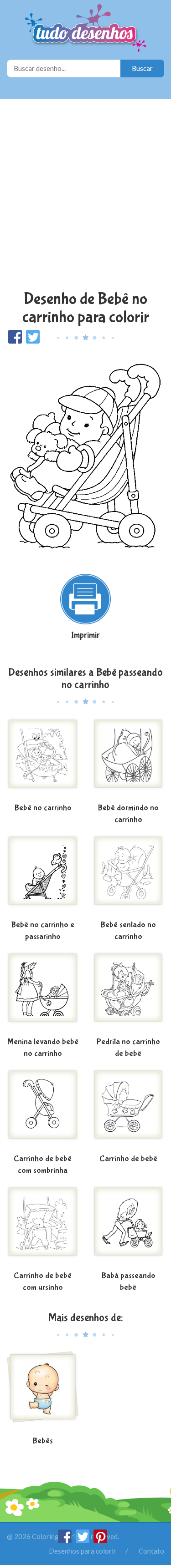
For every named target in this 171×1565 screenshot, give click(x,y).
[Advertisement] (85, 196)
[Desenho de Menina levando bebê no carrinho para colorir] (43, 993)
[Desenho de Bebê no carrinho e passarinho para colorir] (43, 876)
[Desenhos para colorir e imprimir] (85, 29)
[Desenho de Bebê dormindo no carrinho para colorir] (129, 759)
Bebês (42, 1441)
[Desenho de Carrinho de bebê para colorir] (129, 1110)
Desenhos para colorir (82, 1551)
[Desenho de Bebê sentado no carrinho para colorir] (129, 876)
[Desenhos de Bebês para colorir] (43, 1392)
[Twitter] (83, 1540)
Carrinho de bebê (128, 1159)
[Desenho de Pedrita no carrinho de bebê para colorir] (129, 993)
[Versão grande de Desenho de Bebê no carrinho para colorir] (85, 454)
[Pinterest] (100, 1540)
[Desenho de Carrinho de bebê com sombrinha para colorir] (43, 1110)
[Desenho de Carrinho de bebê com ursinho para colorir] (43, 1227)
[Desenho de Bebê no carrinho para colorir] (43, 759)
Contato (151, 1551)
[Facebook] (65, 1540)
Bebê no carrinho (43, 808)
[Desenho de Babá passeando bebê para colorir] (129, 1227)
